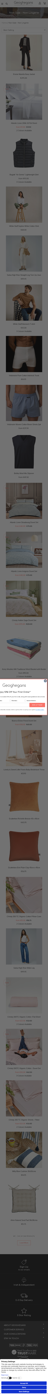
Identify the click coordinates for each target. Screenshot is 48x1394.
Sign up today (37, 705)
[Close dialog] (45, 680)
